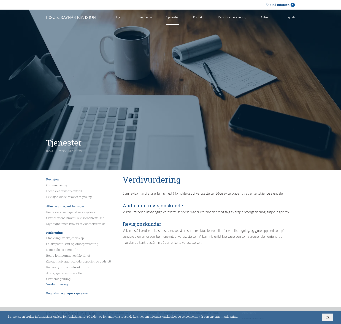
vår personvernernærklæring (218, 316)
